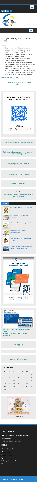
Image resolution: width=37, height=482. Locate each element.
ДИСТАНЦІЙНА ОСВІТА (18, 359)
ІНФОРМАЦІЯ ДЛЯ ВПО (18, 184)
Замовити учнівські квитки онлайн (15, 333)
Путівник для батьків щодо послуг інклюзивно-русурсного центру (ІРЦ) (18, 153)
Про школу (4, 458)
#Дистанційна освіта (7, 449)
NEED (18, 84)
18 (9, 383)
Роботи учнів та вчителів (8, 461)
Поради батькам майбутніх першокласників (18, 143)
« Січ (4, 391)
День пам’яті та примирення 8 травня (18, 82)
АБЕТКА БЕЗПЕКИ (18, 345)
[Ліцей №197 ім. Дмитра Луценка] (8, 20)
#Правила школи (6, 452)
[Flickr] (5, 11)
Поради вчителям (12, 77)
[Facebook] (11, 11)
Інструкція (6, 335)
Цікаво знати (5, 464)
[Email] (2, 11)
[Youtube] (8, 11)
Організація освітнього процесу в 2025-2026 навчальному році (18, 164)
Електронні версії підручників (18, 174)
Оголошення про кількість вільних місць (21, 207)
